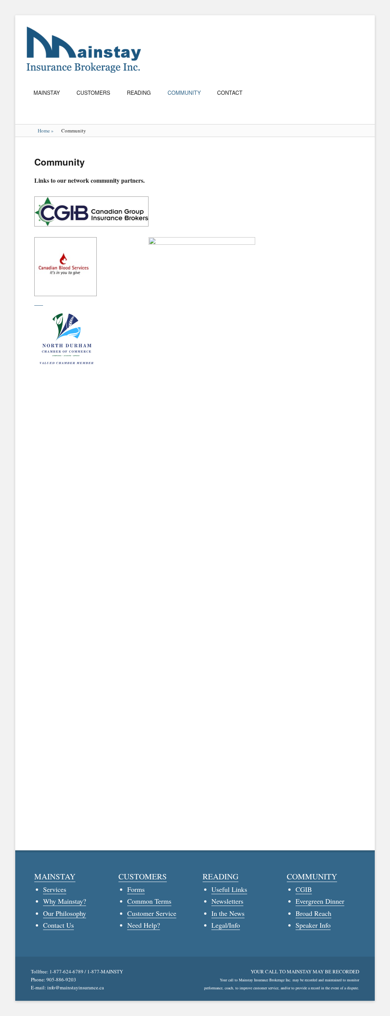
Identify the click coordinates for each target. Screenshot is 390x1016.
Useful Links (229, 889)
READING (139, 92)
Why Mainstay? (64, 901)
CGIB (304, 889)
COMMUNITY (184, 92)
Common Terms (149, 901)
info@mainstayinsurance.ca (75, 987)
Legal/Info (225, 925)
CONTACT (230, 92)
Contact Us (58, 925)
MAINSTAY (47, 92)
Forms (136, 889)
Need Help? (143, 925)
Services (54, 889)
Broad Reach (313, 913)
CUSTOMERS (93, 92)
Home (46, 130)
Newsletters (227, 901)
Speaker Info (313, 925)
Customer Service (151, 913)
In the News (228, 913)
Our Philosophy (64, 913)
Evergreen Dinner (320, 901)
